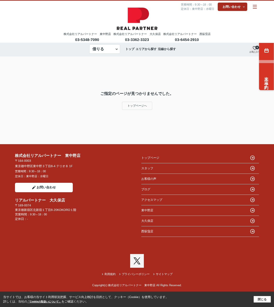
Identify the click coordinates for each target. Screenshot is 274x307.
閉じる (262, 299)
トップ (129, 49)
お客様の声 (148, 178)
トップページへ (137, 105)
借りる (98, 49)
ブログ (145, 189)
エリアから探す (146, 49)
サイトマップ (164, 274)
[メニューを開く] (255, 7)
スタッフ (147, 168)
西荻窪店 (147, 231)
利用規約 (110, 274)
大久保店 (147, 220)
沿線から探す (167, 49)
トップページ (150, 157)
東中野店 (147, 210)
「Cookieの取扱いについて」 (44, 301)
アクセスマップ (151, 199)
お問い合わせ (232, 6)
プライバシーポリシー (136, 274)
